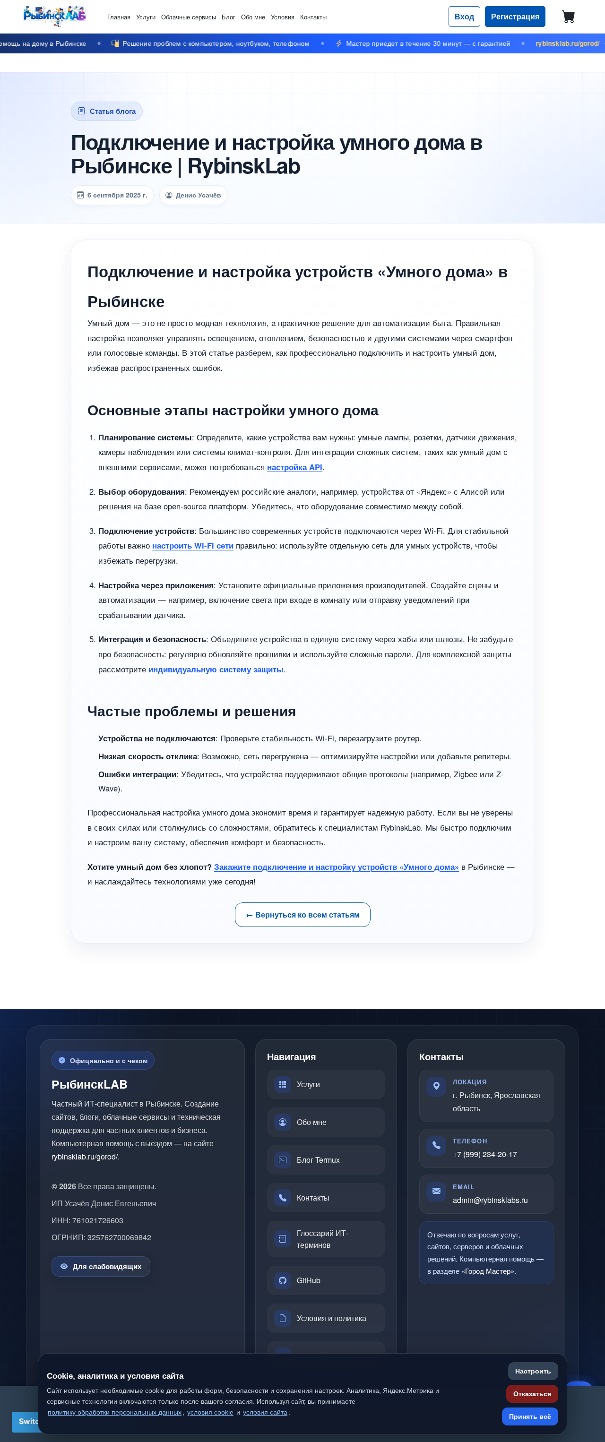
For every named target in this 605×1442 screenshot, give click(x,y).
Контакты (313, 16)
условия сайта (265, 1412)
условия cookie (210, 1412)
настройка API (294, 466)
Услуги (146, 16)
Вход (464, 16)
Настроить (533, 1371)
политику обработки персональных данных (115, 1412)
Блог (228, 16)
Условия (282, 16)
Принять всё (530, 1416)
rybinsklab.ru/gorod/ (85, 1156)
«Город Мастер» (487, 1271)
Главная (118, 16)
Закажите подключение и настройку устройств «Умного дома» (336, 866)
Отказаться (532, 1394)
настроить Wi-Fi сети (192, 545)
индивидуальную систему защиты (216, 669)
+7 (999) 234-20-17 (485, 1154)
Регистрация (515, 16)
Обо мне (253, 16)
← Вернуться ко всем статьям (303, 914)
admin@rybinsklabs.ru (490, 1199)
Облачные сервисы (188, 16)
